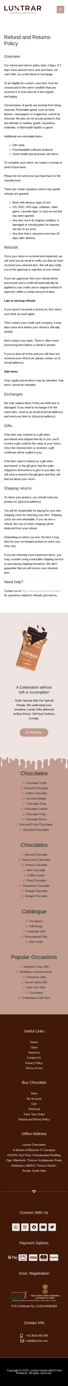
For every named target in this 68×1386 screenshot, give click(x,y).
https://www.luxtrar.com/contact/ (41, 591)
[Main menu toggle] (60, 9)
